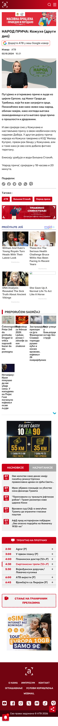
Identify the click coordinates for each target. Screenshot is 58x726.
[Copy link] (3, 184)
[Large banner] (29, 19)
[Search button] (49, 4)
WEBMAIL (29, 693)
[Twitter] (29, 703)
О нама (13, 682)
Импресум (28, 682)
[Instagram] (20, 703)
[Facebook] (12, 703)
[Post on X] (20, 184)
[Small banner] (29, 439)
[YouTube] (4, 703)
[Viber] (53, 703)
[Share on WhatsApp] (25, 184)
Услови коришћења (39, 688)
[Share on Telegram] (14, 184)
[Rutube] (37, 703)
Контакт (44, 682)
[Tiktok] (45, 703)
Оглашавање (14, 688)
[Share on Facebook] (9, 184)
